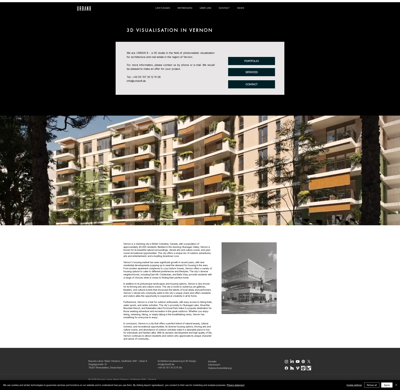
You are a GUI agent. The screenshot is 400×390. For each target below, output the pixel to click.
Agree (387, 385)
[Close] (396, 384)
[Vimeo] (297, 368)
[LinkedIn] (292, 361)
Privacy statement (235, 385)
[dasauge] (303, 368)
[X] (309, 361)
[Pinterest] (303, 361)
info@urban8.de (136, 80)
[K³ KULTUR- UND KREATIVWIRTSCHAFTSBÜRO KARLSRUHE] (309, 368)
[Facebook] (286, 368)
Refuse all (372, 385)
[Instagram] (286, 361)
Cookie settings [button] (354, 385)
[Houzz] (292, 368)
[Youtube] (297, 361)
